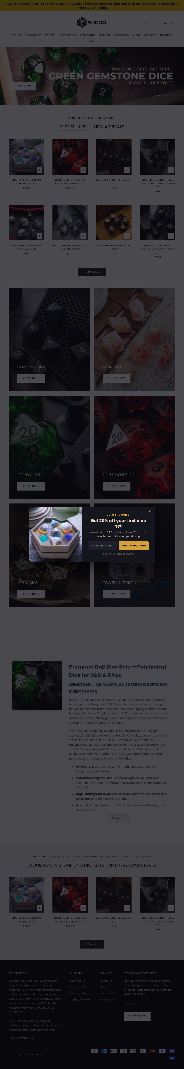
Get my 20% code (134, 545)
